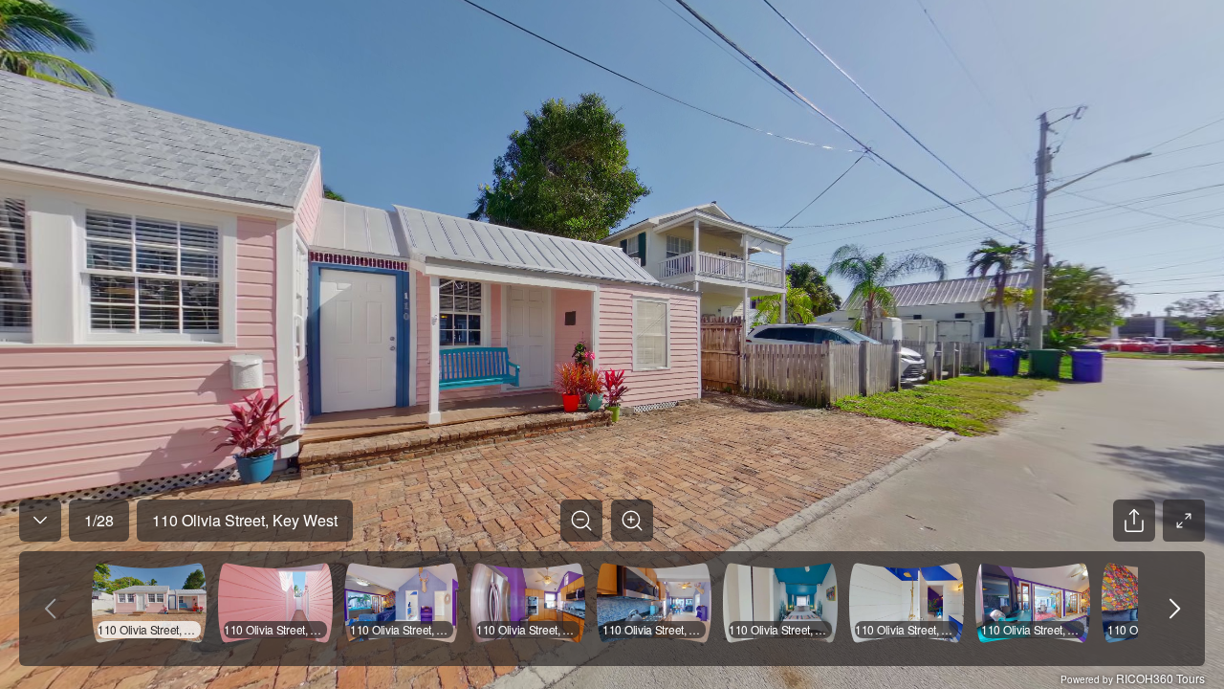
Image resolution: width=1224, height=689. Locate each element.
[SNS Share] (1134, 521)
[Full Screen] (1184, 521)
